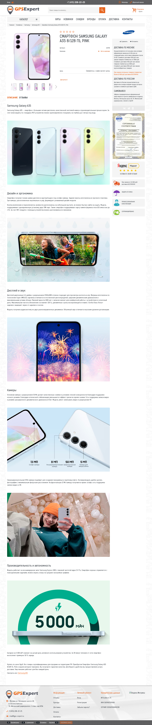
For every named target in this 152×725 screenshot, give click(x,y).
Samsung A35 (23, 673)
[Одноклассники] (133, 108)
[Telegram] (129, 108)
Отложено (43, 722)
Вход (8, 2)
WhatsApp (125, 2)
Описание (12, 98)
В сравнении (29, 722)
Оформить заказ (66, 722)
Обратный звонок (138, 2)
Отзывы (23, 98)
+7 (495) (76, 2)
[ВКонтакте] (124, 108)
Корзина (52, 722)
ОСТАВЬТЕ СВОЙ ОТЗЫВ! (128, 174)
